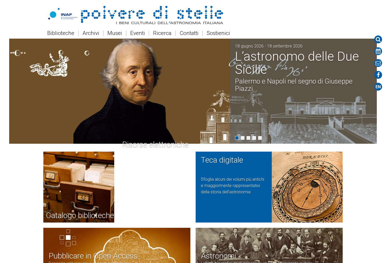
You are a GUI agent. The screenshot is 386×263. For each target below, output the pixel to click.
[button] (237, 138)
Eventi (137, 33)
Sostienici (218, 33)
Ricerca (162, 33)
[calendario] (378, 51)
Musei (114, 33)
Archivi (90, 33)
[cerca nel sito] (378, 39)
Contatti (189, 33)
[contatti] (378, 63)
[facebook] (378, 75)
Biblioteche (60, 33)
